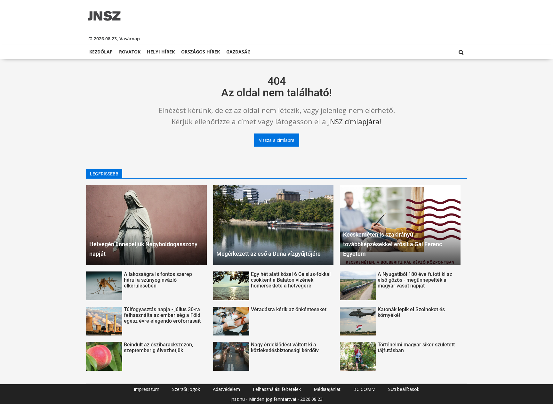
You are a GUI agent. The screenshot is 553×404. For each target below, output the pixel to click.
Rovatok (129, 52)
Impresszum (146, 389)
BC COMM (364, 389)
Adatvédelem (226, 389)
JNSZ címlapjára (354, 121)
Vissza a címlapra (276, 140)
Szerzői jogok (186, 389)
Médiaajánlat (327, 389)
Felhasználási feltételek (277, 389)
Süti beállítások (403, 389)
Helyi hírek (161, 52)
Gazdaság (238, 52)
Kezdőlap (101, 52)
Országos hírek (200, 52)
